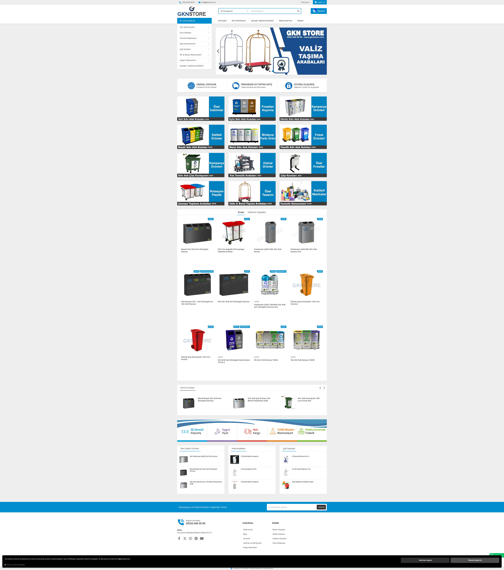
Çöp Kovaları (185, 49)
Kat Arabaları (185, 32)
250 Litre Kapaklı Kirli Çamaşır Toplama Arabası (231, 250)
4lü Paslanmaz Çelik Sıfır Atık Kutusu (308, 399)
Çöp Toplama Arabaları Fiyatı (302, 482)
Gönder (321, 507)
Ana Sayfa (222, 20)
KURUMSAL (248, 523)
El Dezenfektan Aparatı (249, 456)
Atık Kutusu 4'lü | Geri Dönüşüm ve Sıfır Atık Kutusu (197, 302)
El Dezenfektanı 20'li (248, 469)
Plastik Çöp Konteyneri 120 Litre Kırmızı (195, 358)
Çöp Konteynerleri (188, 43)
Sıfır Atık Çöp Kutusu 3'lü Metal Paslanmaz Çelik (209, 399)
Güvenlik (246, 538)
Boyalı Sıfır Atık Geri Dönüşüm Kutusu (194, 250)
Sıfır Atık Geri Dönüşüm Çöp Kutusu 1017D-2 (234, 361)
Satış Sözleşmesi (279, 543)
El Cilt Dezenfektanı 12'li (301, 469)
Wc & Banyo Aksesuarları (191, 54)
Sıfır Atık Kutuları (187, 27)
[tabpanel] (271, 51)
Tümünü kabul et (475, 560)
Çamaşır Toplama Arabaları (192, 65)
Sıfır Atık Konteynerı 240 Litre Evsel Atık (259, 399)
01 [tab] (270, 71)
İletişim (300, 20)
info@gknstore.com (208, 2)
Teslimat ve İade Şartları (252, 543)
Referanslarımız (285, 20)
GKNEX (256, 302)
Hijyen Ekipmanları (188, 60)
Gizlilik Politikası (279, 534)
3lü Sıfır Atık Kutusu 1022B (302, 360)
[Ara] (298, 11)
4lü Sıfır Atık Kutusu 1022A (266, 360)
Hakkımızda (247, 529)
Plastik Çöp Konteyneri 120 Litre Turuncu (305, 302)
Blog (245, 534)
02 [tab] (272, 71)
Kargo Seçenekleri (250, 547)
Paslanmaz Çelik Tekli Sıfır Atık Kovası (267, 250)
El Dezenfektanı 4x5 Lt (300, 456)
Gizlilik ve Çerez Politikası (16, 565)
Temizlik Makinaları (188, 38)
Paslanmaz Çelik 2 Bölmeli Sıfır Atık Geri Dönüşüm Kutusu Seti (269, 305)
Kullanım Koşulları (280, 538)
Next (324, 51)
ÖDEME (275, 523)
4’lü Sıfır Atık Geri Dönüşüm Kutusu (233, 301)
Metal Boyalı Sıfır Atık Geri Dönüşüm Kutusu (203, 470)
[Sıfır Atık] (252, 430)
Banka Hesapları (279, 529)
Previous (218, 51)
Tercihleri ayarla (425, 560)
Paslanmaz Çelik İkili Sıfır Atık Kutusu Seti (304, 250)
